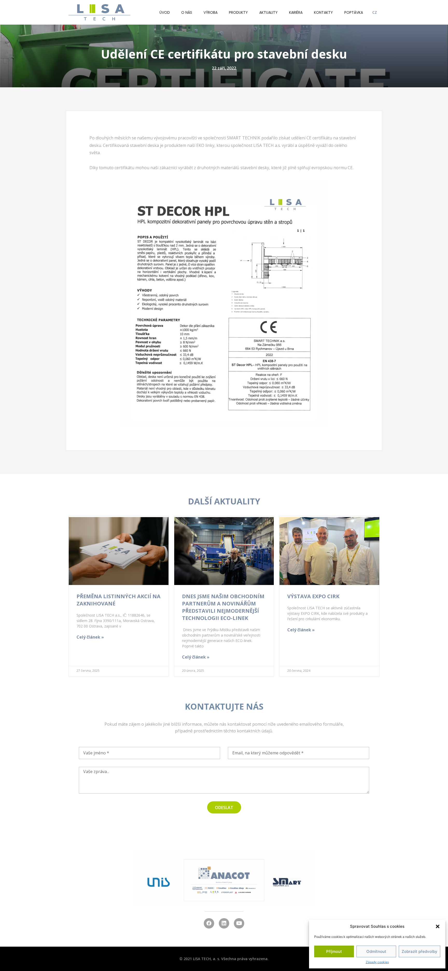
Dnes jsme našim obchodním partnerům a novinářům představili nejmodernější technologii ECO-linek (223, 607)
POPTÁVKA (353, 12)
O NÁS (186, 12)
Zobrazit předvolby (419, 951)
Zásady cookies (377, 962)
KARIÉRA (296, 12)
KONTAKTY (323, 12)
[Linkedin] (224, 923)
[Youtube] (239, 923)
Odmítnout (376, 951)
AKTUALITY (268, 12)
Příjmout (334, 951)
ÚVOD (164, 12)
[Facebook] (209, 923)
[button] (437, 926)
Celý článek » (90, 637)
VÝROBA (211, 12)
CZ (374, 12)
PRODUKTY (238, 12)
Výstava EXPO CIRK (313, 596)
